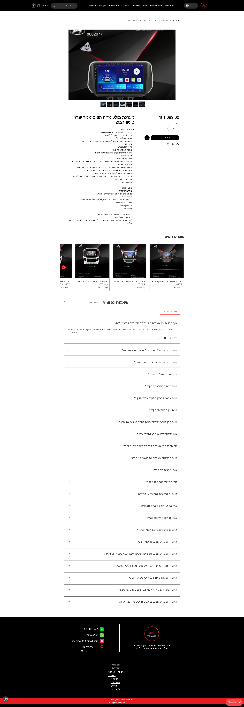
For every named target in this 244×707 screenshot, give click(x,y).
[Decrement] (177, 128)
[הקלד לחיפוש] (53, 6)
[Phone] (102, 629)
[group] (122, 267)
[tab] (170, 311)
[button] (34, 5)
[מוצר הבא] (64, 267)
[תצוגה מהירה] (166, 261)
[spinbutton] (173, 128)
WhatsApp (92, 635)
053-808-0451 (90, 629)
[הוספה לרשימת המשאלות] (147, 137)
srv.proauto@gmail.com (85, 641)
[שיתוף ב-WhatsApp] (172, 144)
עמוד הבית (174, 20)
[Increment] (169, 128)
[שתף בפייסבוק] (177, 144)
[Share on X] (167, 144)
